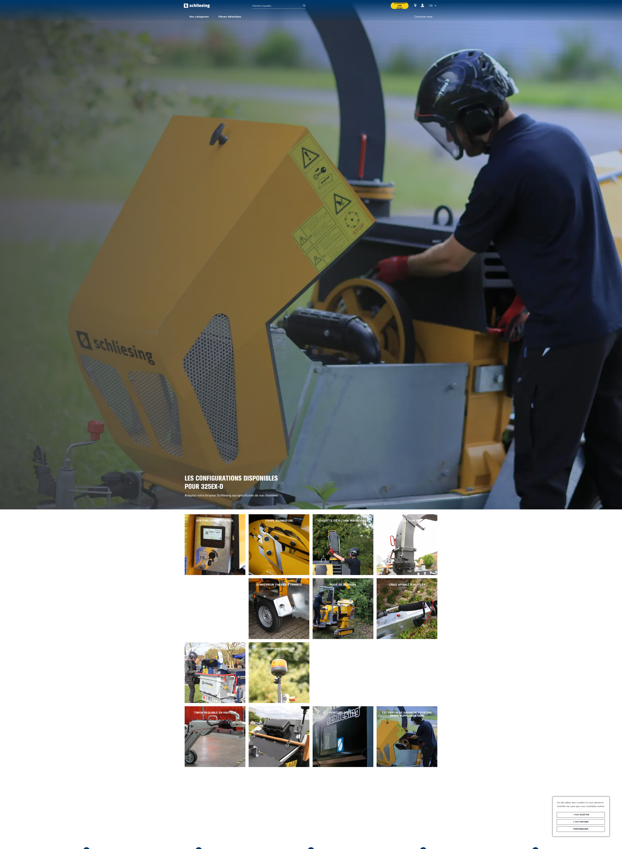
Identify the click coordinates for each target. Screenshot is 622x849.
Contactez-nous (423, 16)
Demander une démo (399, 6)
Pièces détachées (230, 16)
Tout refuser (581, 822)
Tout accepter (581, 815)
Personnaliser (580, 829)
